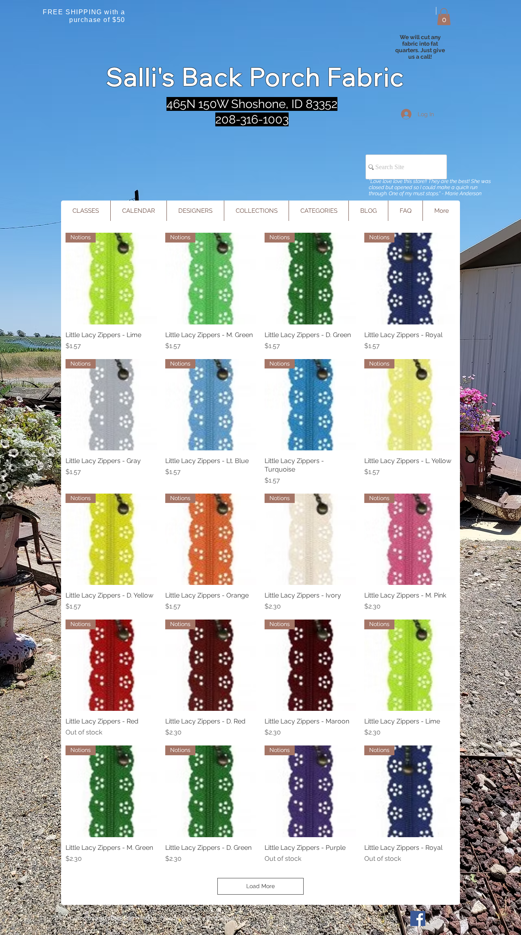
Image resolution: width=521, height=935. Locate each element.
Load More (260, 886)
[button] (444, 16)
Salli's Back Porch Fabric (255, 77)
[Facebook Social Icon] (417, 918)
